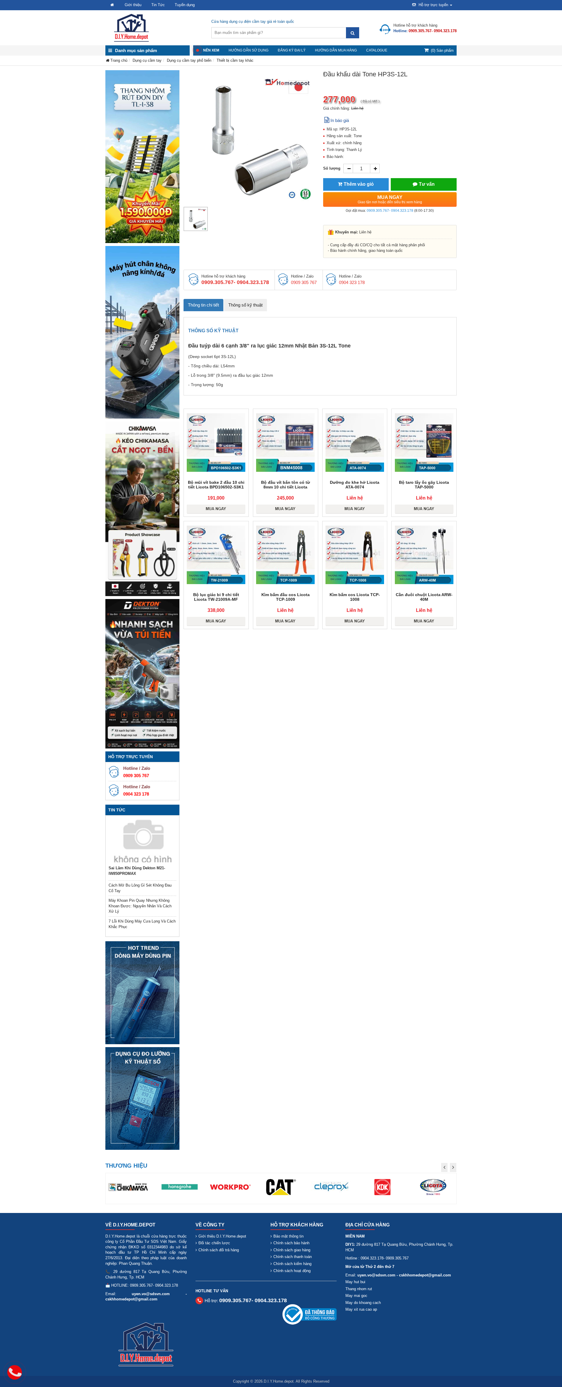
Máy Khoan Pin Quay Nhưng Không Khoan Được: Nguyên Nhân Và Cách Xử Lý (140, 905)
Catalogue (376, 50)
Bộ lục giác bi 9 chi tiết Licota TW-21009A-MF (216, 597)
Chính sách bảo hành (291, 1243)
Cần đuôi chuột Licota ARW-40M (424, 597)
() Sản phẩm (442, 50)
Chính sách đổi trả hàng (218, 1250)
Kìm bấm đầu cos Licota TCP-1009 (285, 597)
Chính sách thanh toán (292, 1257)
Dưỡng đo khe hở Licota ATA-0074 (354, 484)
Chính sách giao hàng (291, 1250)
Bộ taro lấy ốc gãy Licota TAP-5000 (424, 484)
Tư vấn (427, 184)
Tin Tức (158, 5)
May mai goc (356, 1295)
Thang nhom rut (358, 1289)
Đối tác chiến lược (214, 1243)
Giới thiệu (133, 5)
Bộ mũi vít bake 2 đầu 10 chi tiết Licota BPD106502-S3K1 (216, 484)
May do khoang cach (363, 1302)
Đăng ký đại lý (292, 50)
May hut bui (355, 1282)
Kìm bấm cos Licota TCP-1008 (355, 597)
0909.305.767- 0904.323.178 (390, 211)
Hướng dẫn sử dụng (248, 50)
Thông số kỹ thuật (245, 304)
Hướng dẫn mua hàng (336, 50)
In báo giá (339, 120)
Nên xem (211, 50)
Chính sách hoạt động (292, 1271)
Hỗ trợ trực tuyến (433, 5)
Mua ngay (390, 199)
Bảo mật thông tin (288, 1236)
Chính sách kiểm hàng (292, 1264)
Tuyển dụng (185, 5)
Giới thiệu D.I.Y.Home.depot (222, 1236)
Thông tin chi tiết (203, 304)
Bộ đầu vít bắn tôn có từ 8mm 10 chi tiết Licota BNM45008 (285, 487)
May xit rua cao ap (361, 1309)
